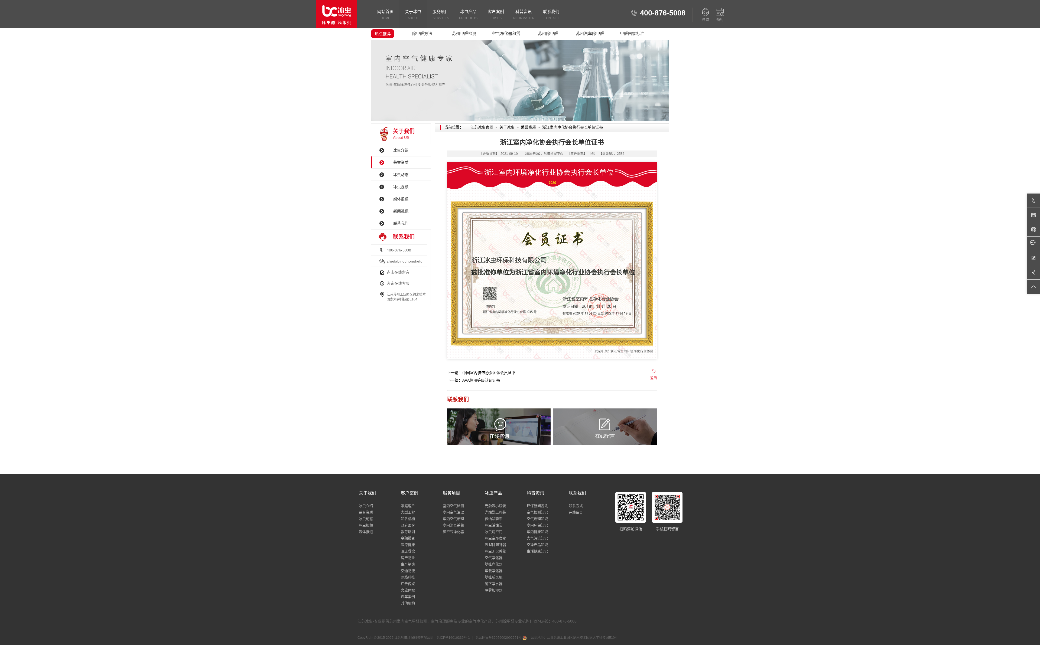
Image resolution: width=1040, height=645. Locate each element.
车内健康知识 (537, 532)
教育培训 (408, 532)
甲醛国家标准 (632, 33)
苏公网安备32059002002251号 (498, 638)
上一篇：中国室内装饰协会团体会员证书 (481, 373)
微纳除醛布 (493, 519)
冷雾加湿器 (493, 590)
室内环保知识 (537, 525)
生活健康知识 (537, 551)
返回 (653, 378)
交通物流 (408, 571)
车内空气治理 (453, 519)
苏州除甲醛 (548, 33)
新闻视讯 (400, 211)
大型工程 (408, 512)
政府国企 (408, 525)
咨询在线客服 (398, 283)
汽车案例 (408, 597)
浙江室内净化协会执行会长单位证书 (572, 127)
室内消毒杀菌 (453, 525)
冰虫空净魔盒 (495, 538)
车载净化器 (493, 571)
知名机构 (408, 519)
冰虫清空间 (493, 532)
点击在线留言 (398, 272)
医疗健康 (408, 545)
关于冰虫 (413, 14)
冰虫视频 (400, 187)
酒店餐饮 (408, 551)
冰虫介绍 (400, 150)
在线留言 (576, 512)
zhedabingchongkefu (404, 261)
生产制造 (408, 564)
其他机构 (408, 603)
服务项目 (441, 14)
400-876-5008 (399, 250)
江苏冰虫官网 (481, 127)
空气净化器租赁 (506, 33)
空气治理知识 (537, 519)
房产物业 (408, 558)
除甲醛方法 (422, 33)
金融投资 (408, 538)
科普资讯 (523, 14)
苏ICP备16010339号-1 (454, 638)
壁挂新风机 (493, 577)
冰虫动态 (400, 174)
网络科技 (408, 577)
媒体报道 (400, 199)
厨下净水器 (493, 584)
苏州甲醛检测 (464, 33)
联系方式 (576, 506)
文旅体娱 (408, 590)
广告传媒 (408, 584)
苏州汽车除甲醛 (590, 33)
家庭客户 (408, 506)
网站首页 (385, 14)
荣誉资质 (400, 162)
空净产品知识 (537, 545)
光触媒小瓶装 (495, 506)
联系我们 (551, 14)
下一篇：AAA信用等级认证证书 (473, 380)
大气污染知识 (537, 538)
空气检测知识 (537, 512)
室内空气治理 (453, 512)
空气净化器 (493, 558)
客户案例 (496, 14)
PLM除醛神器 (495, 545)
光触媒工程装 (495, 512)
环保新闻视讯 (537, 506)
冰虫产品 (468, 14)
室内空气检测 (453, 506)
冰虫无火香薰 (495, 551)
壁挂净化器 (493, 564)
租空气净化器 (453, 532)
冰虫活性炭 (493, 525)
